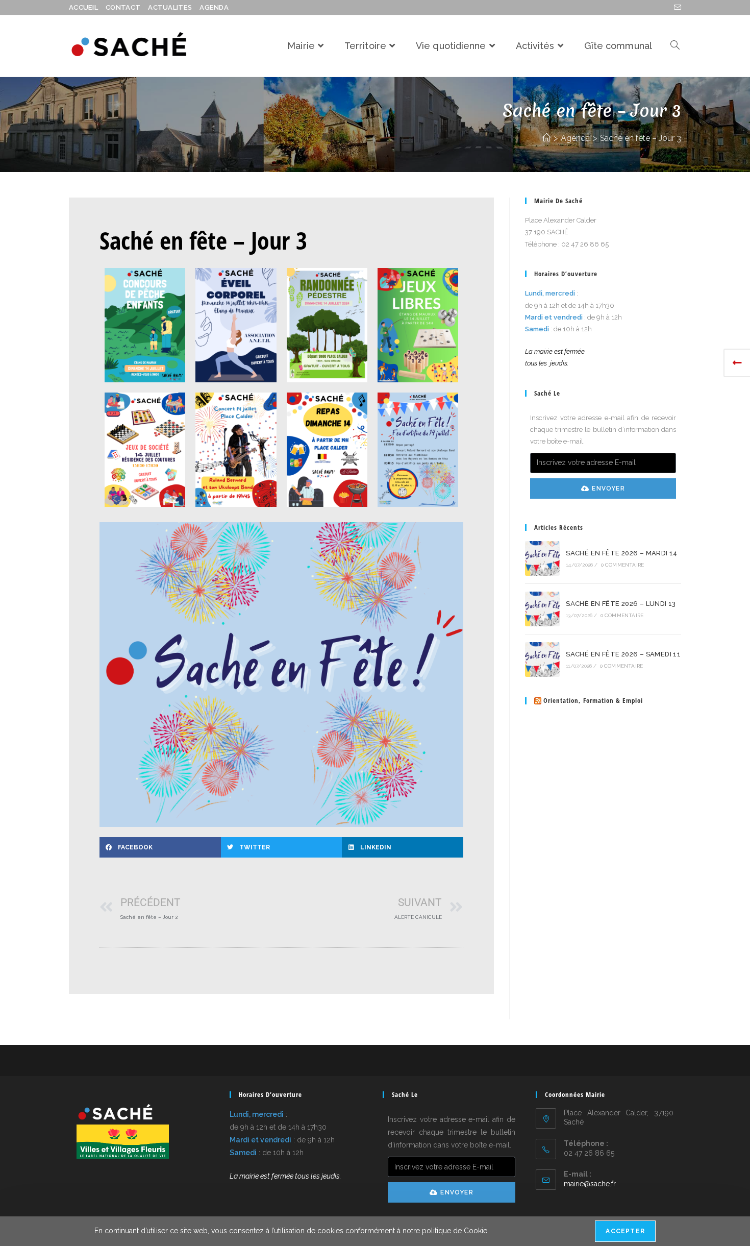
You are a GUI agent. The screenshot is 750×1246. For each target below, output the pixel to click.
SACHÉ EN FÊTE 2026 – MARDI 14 (622, 553)
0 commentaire (622, 565)
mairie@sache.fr (590, 1184)
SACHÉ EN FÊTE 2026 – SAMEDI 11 (623, 654)
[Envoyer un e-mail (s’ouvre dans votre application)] (676, 8)
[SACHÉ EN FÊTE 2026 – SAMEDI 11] (542, 659)
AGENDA (214, 7)
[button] (160, 847)
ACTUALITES (170, 7)
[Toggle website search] (675, 46)
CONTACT (123, 7)
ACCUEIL (83, 7)
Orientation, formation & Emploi (593, 700)
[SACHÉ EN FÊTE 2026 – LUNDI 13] (542, 609)
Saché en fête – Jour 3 (640, 138)
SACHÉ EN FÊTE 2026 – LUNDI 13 (621, 603)
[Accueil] (546, 138)
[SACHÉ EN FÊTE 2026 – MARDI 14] (542, 558)
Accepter (625, 1231)
